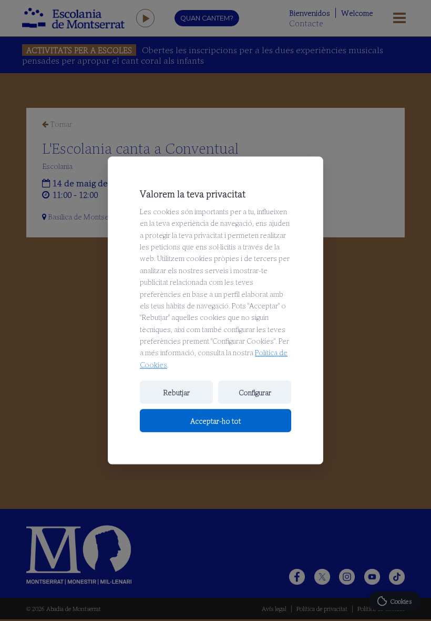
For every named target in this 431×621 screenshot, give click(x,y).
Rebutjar (176, 392)
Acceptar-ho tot (215, 421)
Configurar (255, 392)
